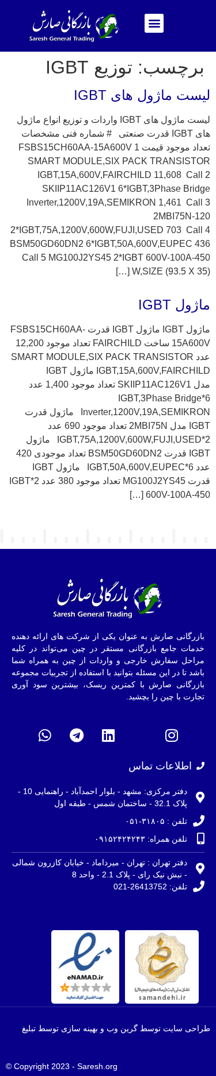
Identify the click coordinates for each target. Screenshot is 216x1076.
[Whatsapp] (45, 735)
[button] (154, 23)
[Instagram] (171, 735)
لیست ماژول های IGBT (142, 95)
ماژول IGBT (174, 304)
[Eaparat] (140, 735)
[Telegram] (76, 735)
